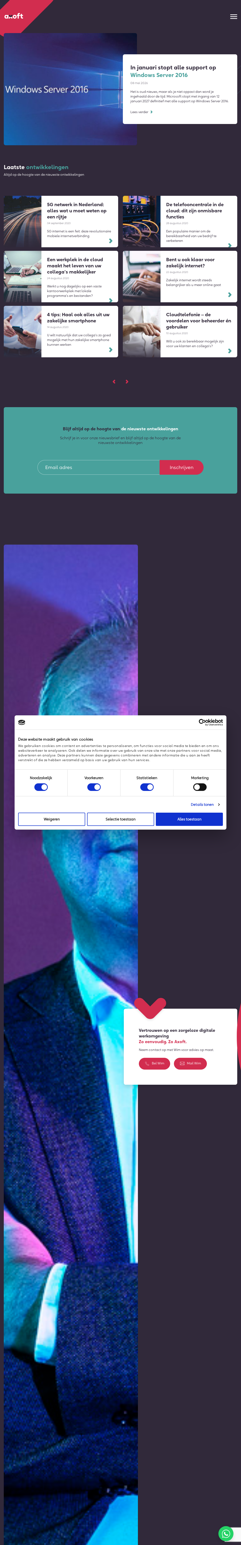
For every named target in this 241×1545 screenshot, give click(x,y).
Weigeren (52, 819)
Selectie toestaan (121, 819)
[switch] (94, 787)
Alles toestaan (189, 819)
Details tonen (202, 804)
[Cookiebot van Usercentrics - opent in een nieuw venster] (202, 722)
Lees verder (139, 112)
